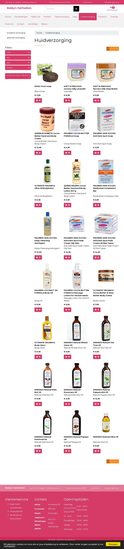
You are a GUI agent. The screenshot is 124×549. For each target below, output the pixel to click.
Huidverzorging (88, 17)
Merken (47, 17)
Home (8, 17)
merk (9, 52)
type (8, 63)
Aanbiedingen (21, 17)
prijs (8, 57)
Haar (75, 17)
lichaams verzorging (16, 33)
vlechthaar (33, 24)
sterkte (9, 68)
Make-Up (35, 17)
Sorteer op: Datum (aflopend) (18, 75)
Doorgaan (113, 544)
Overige (114, 17)
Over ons (9, 24)
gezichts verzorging (16, 37)
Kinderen (102, 17)
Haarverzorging (62, 17)
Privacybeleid (16, 511)
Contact (20, 24)
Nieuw (44, 24)
